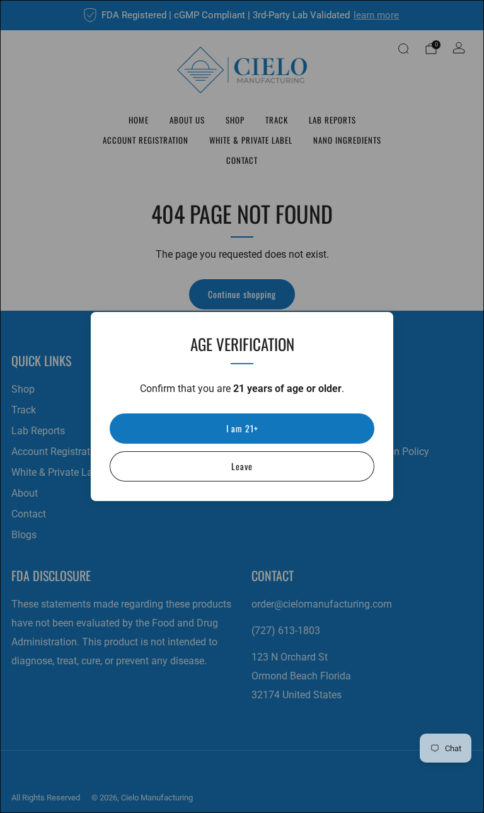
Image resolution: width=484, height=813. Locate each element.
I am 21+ (242, 428)
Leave (242, 466)
